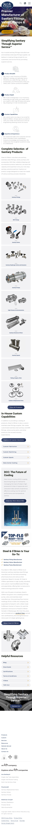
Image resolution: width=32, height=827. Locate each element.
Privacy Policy (18, 818)
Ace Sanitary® (5, 774)
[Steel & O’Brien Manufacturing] (7, 5)
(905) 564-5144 (25, 3)
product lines (20, 613)
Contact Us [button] (16, 706)
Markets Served (6, 746)
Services (4, 740)
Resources (4, 743)
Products (4, 735)
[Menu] (29, 3)
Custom (3, 737)
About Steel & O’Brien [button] (11, 623)
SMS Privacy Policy (7, 818)
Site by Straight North (7, 823)
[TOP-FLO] (16, 539)
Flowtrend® (5, 787)
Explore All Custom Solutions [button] (14, 440)
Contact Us (7, 32)
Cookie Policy (5, 820)
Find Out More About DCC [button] (15, 501)
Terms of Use (14, 820)
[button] (16, 189)
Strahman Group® (7, 799)
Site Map (22, 820)
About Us (4, 749)
